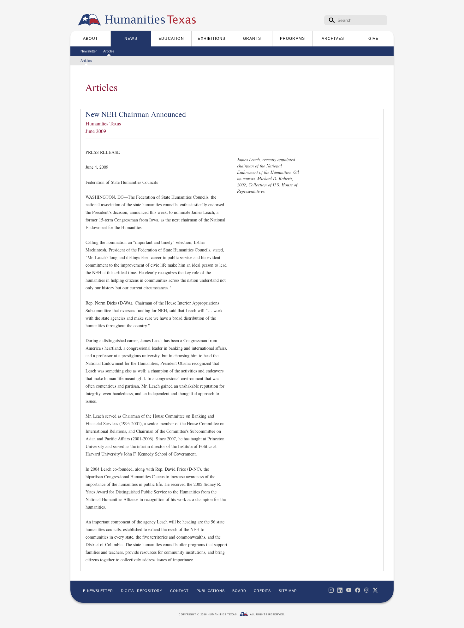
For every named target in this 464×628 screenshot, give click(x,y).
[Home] (89, 19)
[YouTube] (348, 590)
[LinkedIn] (339, 590)
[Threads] (366, 590)
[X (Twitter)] (375, 590)
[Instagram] (331, 590)
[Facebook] (357, 590)
